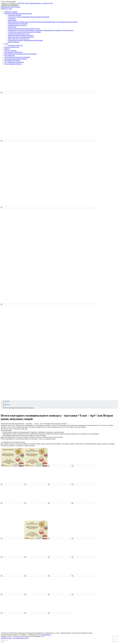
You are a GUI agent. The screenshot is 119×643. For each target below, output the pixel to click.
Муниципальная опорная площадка (15, 59)
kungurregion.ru (46, 634)
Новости (7, 49)
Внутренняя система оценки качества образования (20, 54)
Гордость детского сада (11, 47)
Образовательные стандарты (17, 25)
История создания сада (15, 45)
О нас (6, 43)
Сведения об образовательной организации (18, 13)
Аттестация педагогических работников (17, 57)
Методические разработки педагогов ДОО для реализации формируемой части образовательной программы (42, 22)
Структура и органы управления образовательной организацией (28, 17)
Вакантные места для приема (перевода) (21, 37)
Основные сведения (14, 15)
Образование (12, 20)
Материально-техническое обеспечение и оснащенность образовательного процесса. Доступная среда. (40, 30)
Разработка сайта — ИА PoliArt (11, 638)
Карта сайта (25, 638)
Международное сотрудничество (18, 38)
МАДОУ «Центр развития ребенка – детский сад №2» (36, 3)
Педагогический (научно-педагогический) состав (24, 28)
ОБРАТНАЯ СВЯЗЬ (10, 12)
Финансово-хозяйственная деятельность (21, 35)
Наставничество (9, 55)
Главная (6, 401)
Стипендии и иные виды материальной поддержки (24, 32)
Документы (12, 18)
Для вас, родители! (10, 50)
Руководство (12, 27)
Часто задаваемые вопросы (13, 64)
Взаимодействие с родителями (18, 23)
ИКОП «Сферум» (13, 42)
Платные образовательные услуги (19, 33)
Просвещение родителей (12, 60)
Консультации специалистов (13, 52)
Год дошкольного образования (14, 62)
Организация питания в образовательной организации (25, 40)
